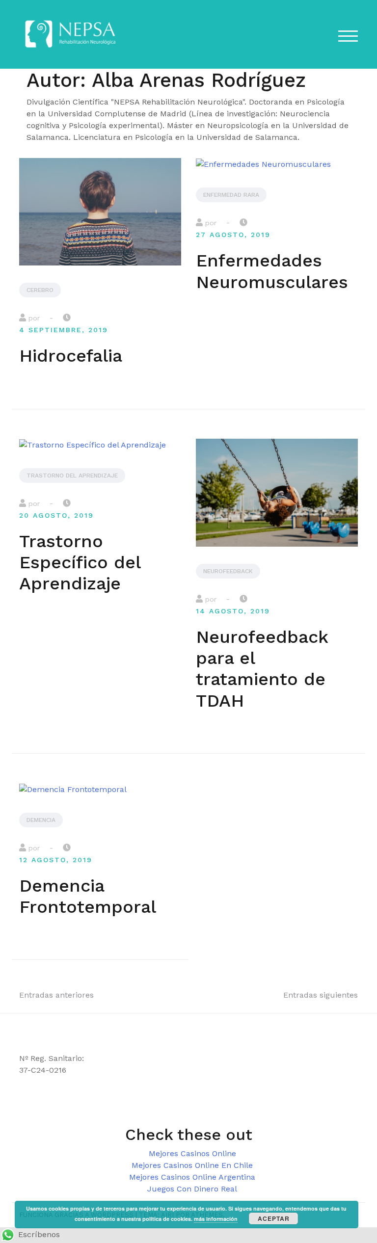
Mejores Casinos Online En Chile (192, 1165)
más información (216, 1218)
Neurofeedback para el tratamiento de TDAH (262, 669)
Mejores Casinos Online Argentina (192, 1177)
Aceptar (274, 1218)
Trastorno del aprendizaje (72, 475)
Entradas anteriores (56, 995)
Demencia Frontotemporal (87, 896)
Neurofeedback (228, 571)
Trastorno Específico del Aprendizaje (79, 562)
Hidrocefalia (70, 355)
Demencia (41, 820)
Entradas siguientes (320, 995)
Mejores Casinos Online (192, 1153)
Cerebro (40, 290)
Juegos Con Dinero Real (192, 1188)
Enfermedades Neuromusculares (272, 271)
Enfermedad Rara (231, 194)
